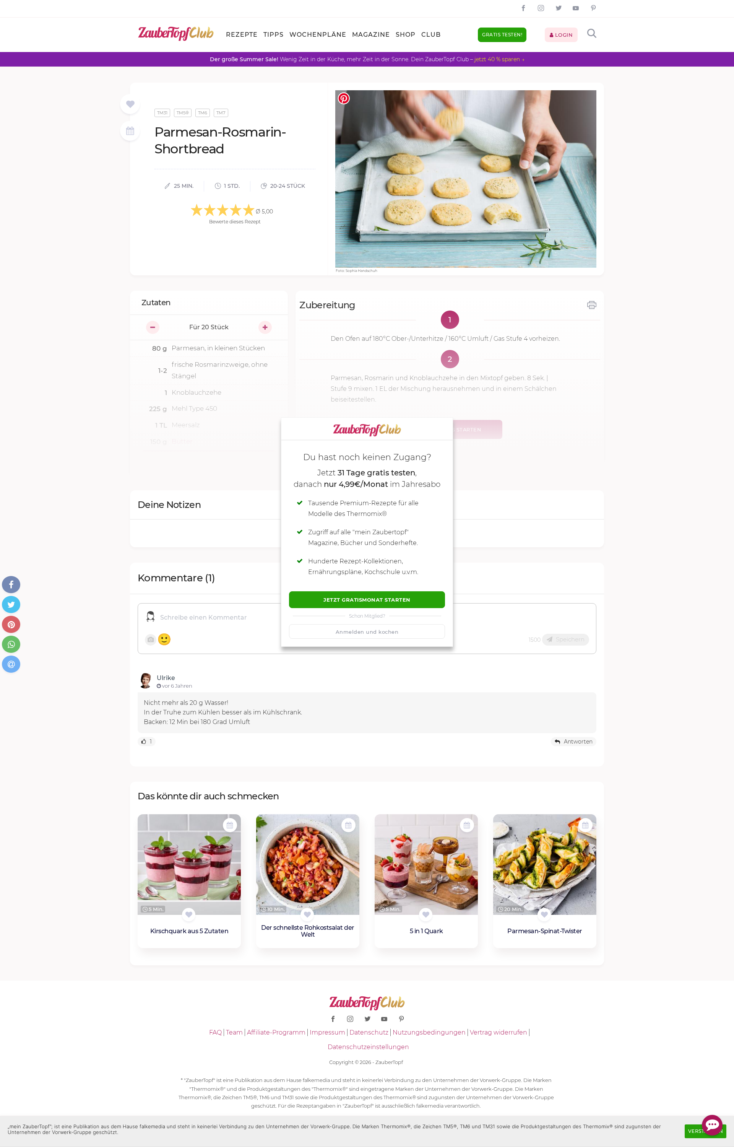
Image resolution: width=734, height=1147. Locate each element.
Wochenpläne (317, 34)
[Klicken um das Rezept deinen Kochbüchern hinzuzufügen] (188, 914)
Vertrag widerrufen (498, 1032)
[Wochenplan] (130, 131)
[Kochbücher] (130, 104)
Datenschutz (368, 1032)
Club (431, 34)
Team (234, 1032)
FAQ (215, 1032)
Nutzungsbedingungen (429, 1032)
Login (563, 35)
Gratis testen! (502, 34)
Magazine (371, 34)
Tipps (273, 34)
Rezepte (242, 34)
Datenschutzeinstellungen (368, 1047)
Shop (406, 34)
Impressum (327, 1032)
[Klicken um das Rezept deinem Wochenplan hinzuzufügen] (230, 825)
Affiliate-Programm (276, 1032)
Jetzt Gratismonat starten (367, 600)
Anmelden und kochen (367, 632)
